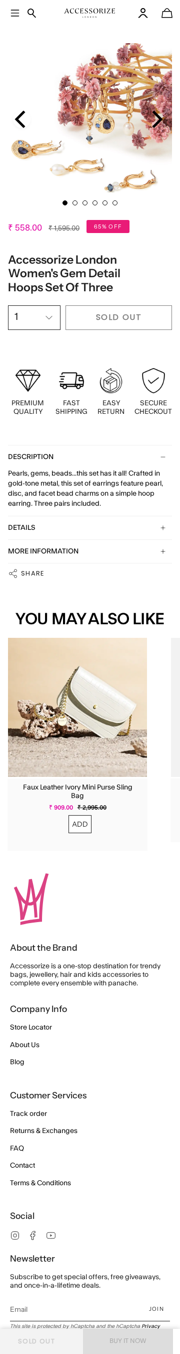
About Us (25, 1045)
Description (31, 457)
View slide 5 (105, 202)
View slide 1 (65, 202)
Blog (17, 1062)
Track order (28, 1113)
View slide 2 (75, 202)
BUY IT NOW (128, 1341)
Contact (22, 1165)
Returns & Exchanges (44, 1131)
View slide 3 (85, 202)
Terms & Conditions (40, 1183)
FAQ (17, 1148)
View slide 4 (95, 202)
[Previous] (21, 119)
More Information (43, 551)
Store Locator (31, 1027)
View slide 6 (115, 202)
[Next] (155, 119)
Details (22, 527)
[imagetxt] (90, 13)
